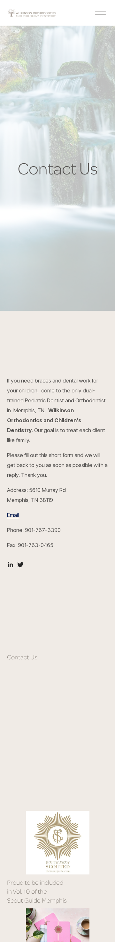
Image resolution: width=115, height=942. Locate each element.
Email (13, 515)
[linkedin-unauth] (10, 564)
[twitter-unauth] (20, 564)
